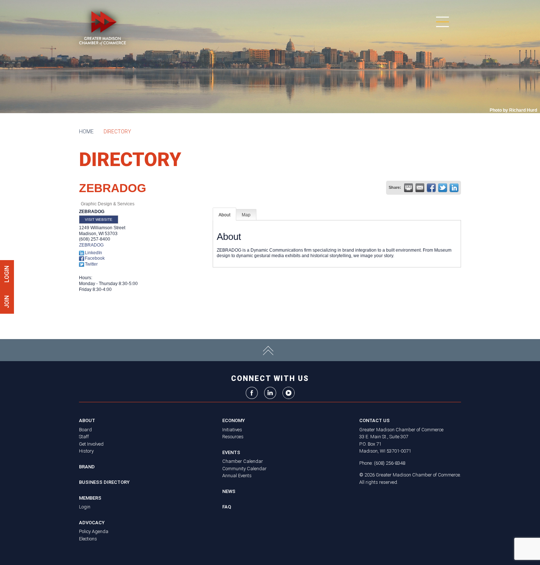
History (86, 451)
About (224, 214)
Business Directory (104, 482)
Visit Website (98, 219)
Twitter (91, 264)
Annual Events (237, 475)
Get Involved (91, 444)
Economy (233, 420)
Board (85, 429)
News (228, 491)
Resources (233, 436)
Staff (84, 436)
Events (231, 452)
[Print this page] (408, 187)
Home (86, 131)
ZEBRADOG (91, 245)
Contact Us (374, 420)
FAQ (226, 507)
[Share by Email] (419, 187)
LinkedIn (93, 252)
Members (90, 498)
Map (246, 214)
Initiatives (232, 429)
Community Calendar (244, 468)
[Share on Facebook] (431, 187)
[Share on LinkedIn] (454, 187)
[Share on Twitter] (442, 187)
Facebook (95, 258)
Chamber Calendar (242, 461)
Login (84, 507)
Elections (88, 538)
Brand (87, 466)
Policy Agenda (93, 531)
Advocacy (92, 522)
